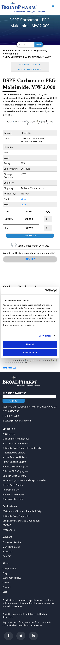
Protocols (8, 551)
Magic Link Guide (11, 546)
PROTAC (7, 525)
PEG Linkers (9, 434)
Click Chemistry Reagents (16, 438)
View (23, 199)
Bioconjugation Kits (13, 499)
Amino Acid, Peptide (13, 485)
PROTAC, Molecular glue (15, 466)
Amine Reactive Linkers (15, 457)
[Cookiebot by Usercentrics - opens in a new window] (44, 291)
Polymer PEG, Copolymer (16, 471)
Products (16, 50)
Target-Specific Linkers (14, 461)
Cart (5, 591)
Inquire (30, 259)
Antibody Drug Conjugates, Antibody (22, 448)
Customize (28, 352)
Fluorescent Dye (11, 489)
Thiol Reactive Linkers (14, 452)
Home (6, 50)
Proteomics (9, 529)
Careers (7, 582)
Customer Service (12, 542)
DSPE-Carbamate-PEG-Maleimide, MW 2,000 (27, 56)
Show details (45, 336)
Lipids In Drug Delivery (35, 50)
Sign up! (13, 401)
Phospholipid (11, 53)
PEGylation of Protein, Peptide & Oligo (22, 511)
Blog (5, 573)
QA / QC (7, 556)
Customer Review (12, 577)
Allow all (30, 344)
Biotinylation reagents (14, 494)
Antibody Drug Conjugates (16, 516)
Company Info (10, 568)
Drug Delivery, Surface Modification (21, 520)
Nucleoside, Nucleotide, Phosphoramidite (24, 480)
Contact (7, 587)
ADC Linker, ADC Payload (15, 443)
